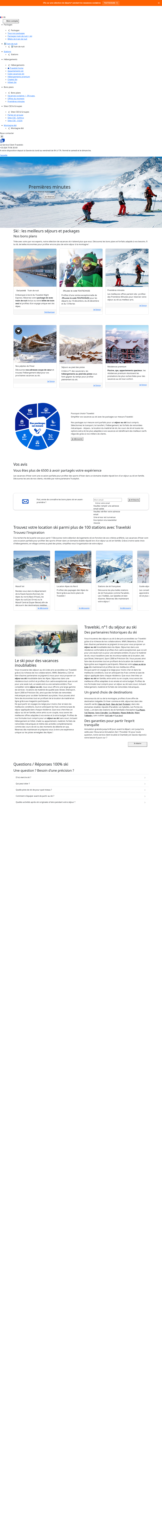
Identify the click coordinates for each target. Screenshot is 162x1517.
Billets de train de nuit (17, 39)
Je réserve (49, 196)
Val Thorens (89, 713)
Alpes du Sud (116, 704)
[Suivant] (153, 580)
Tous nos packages (16, 33)
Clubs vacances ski (16, 74)
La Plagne (141, 710)
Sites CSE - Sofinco (16, 117)
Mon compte (12, 21)
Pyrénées (126, 704)
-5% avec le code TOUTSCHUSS (76, 290)
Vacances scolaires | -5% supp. (21, 95)
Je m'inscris (134, 500)
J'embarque (49, 312)
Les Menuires (114, 713)
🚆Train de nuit (10, 43)
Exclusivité (21, 290)
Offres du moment (16, 98)
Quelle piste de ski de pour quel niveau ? (34, 789)
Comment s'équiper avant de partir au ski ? (35, 796)
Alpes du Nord (104, 704)
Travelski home (16, 68)
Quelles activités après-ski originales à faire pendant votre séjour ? (45, 802)
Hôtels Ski (12, 82)
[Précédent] (8, 580)
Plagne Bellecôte (127, 713)
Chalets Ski (12, 79)
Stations (7, 51)
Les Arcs (118, 716)
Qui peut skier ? (23, 783)
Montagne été (10, 125)
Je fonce (97, 309)
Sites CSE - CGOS (15, 120)
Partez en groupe (15, 115)
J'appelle (3, 155)
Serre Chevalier (101, 713)
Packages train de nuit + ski (20, 36)
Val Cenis (109, 716)
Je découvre (77, 439)
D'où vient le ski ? (23, 777)
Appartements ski (15, 71)
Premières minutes (16, 101)
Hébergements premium (19, 76)
